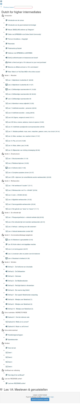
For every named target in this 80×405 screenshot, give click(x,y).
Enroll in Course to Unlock (40, 399)
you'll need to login (48, 397)
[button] (1, 2)
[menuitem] (1, 4)
